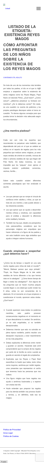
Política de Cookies (11, 436)
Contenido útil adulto (12, 77)
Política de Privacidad (12, 429)
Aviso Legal (8, 433)
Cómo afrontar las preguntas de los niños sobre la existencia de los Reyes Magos (22, 59)
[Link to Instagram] (35, 456)
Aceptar (3, 462)
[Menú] (37, 8)
